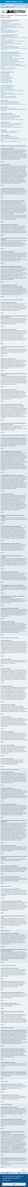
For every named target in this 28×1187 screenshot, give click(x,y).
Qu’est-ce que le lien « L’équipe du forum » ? (9, 97)
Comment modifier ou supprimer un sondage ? (9, 59)
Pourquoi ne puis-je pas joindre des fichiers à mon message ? (12, 61)
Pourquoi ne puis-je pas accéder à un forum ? (9, 60)
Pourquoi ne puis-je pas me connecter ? (8, 26)
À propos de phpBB (12, 1113)
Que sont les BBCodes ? (5, 73)
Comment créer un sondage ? (6, 57)
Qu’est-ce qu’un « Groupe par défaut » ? (8, 96)
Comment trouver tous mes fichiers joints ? (9, 132)
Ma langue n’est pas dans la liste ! (7, 42)
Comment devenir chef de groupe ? (7, 92)
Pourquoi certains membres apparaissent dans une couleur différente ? (12, 95)
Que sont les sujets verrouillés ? (7, 81)
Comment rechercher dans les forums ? (8, 114)
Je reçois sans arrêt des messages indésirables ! (10, 102)
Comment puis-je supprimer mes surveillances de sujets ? (12, 127)
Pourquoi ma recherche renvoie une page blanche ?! (11, 117)
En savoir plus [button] (6, 1180)
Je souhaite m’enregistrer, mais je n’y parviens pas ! (10, 23)
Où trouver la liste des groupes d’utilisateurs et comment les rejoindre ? (12, 91)
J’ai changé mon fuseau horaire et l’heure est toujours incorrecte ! (13, 41)
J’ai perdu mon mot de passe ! (6, 29)
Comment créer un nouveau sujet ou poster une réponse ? (12, 53)
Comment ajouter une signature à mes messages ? (10, 55)
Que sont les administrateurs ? (6, 86)
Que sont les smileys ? (5, 75)
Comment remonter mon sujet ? (7, 69)
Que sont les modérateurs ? (6, 88)
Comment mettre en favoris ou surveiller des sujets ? (11, 124)
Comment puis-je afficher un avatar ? (8, 45)
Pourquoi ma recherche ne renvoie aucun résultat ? (10, 115)
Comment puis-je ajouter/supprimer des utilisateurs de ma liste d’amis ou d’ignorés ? (14, 110)
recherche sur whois (5, 1138)
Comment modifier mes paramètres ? (8, 36)
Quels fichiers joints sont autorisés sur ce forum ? (10, 131)
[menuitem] (4, 5)
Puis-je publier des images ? (6, 76)
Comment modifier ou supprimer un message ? (9, 54)
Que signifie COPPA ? (5, 22)
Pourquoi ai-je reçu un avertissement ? (8, 63)
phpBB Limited (9, 1110)
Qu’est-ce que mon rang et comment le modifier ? (10, 47)
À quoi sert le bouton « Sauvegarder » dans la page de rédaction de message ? (13, 66)
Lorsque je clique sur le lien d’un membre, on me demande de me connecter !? (14, 49)
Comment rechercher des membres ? (8, 118)
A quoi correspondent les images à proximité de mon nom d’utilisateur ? (11, 44)
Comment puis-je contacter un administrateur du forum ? (11, 141)
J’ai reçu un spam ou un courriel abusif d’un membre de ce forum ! (13, 104)
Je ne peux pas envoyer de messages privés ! (9, 101)
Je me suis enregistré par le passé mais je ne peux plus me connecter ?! (12, 28)
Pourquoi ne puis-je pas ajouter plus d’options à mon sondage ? (13, 58)
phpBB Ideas (13, 1123)
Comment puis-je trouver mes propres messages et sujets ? (12, 119)
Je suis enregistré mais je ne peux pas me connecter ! (11, 25)
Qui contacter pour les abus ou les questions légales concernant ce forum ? (13, 139)
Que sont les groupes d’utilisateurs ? (8, 89)
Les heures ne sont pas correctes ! (7, 39)
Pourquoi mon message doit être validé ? (8, 67)
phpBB (7, 368)
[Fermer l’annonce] (26, 10)
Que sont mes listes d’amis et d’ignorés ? (8, 108)
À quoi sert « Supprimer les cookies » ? (8, 32)
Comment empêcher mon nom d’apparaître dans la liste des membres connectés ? (14, 38)
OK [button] (14, 1184)
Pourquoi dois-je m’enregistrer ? (7, 21)
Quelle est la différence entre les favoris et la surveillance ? (12, 123)
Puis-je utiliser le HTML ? (5, 74)
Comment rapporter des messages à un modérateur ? (11, 64)
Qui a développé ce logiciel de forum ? (8, 136)
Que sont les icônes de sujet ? (6, 82)
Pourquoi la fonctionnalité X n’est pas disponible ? (10, 137)
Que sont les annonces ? (5, 79)
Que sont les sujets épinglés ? (6, 80)
